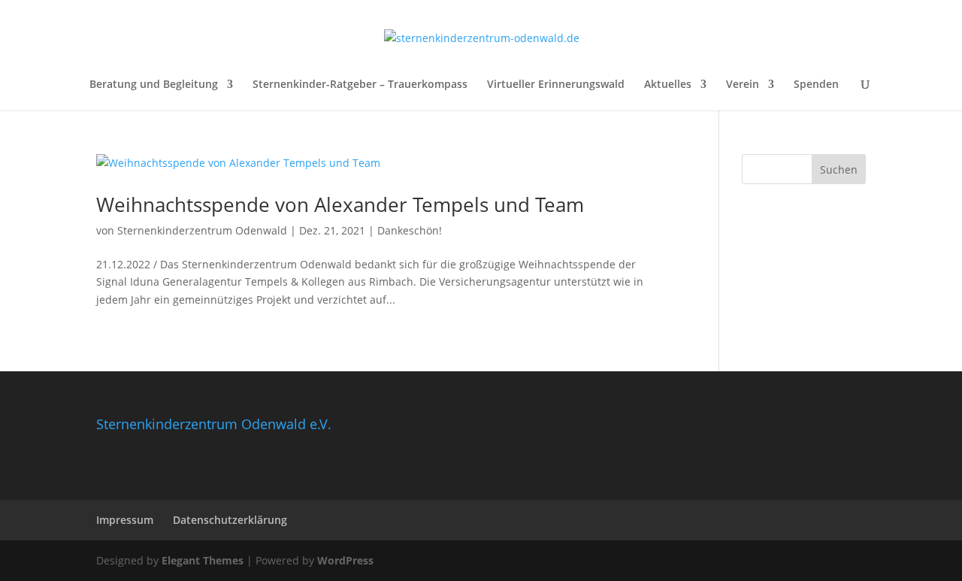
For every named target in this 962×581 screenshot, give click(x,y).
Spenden (816, 85)
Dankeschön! (409, 230)
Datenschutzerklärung (230, 520)
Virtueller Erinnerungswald (556, 85)
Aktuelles (667, 85)
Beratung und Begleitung (153, 85)
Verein (742, 85)
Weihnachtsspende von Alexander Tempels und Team (340, 204)
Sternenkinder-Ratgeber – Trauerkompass (360, 85)
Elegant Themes (203, 560)
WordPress (345, 560)
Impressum (124, 520)
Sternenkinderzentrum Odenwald (202, 230)
